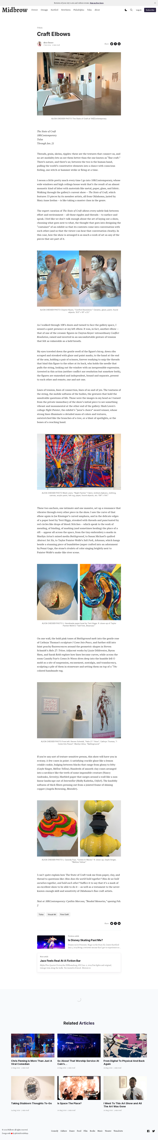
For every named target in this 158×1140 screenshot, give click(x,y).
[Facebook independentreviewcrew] (148, 1131)
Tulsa (89, 10)
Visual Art (52, 914)
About (97, 10)
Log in (138, 10)
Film (86, 1131)
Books (92, 1131)
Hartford (54, 10)
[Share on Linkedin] (119, 44)
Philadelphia (78, 10)
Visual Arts (118, 1131)
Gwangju (44, 10)
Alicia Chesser (48, 42)
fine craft (64, 914)
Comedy (54, 1131)
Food (79, 1131)
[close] (155, 3)
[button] (126, 9)
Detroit (34, 10)
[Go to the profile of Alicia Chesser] (39, 43)
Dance (72, 1131)
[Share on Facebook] (115, 44)
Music (100, 1131)
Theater (108, 1131)
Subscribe (150, 10)
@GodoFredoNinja (21, 1133)
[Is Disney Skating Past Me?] (51, 942)
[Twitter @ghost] (153, 1131)
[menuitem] (54, 1130)
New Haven (65, 10)
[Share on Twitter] (112, 44)
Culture (63, 1131)
